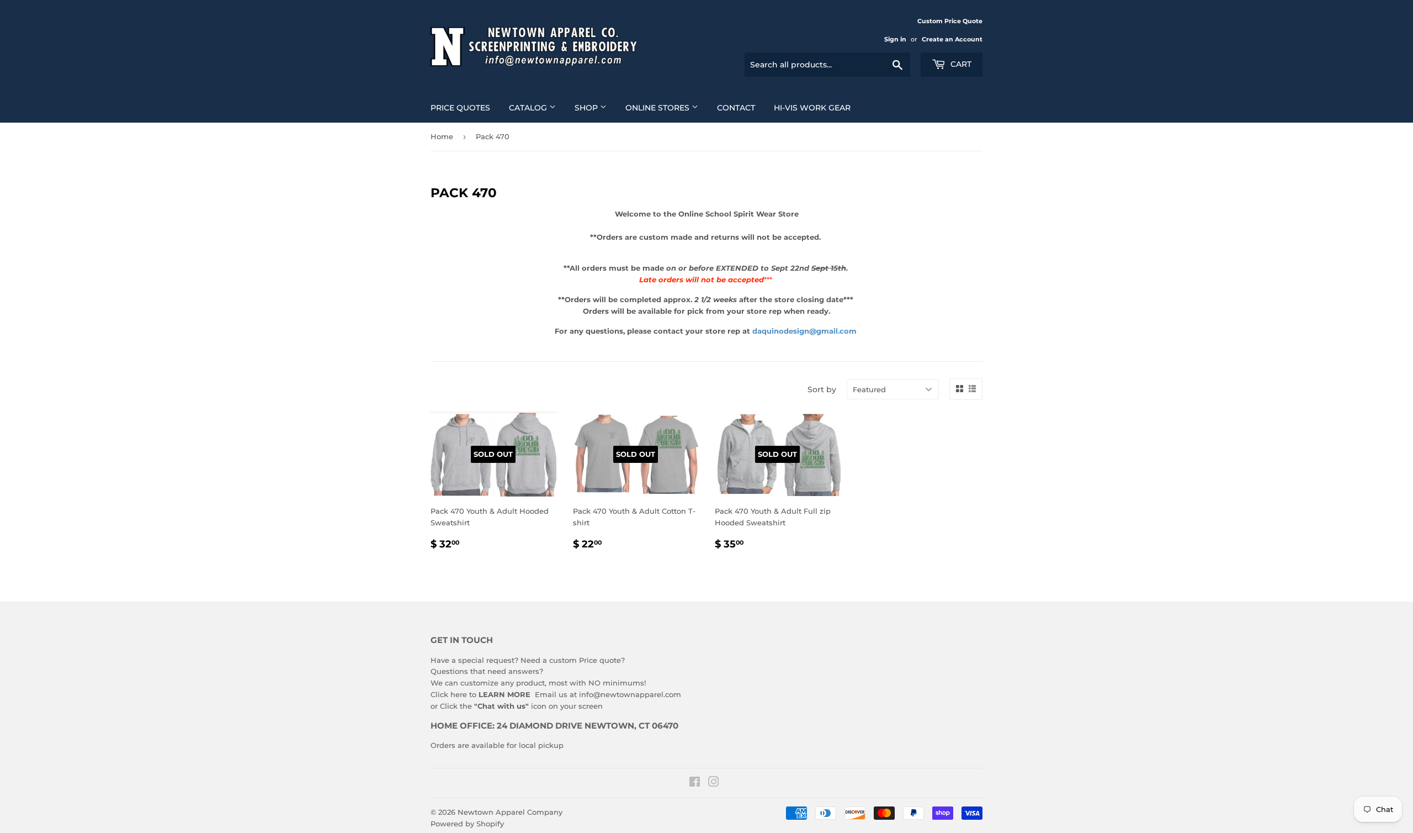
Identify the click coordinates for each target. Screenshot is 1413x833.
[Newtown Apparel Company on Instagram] (713, 783)
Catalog (529, 108)
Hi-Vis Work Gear (812, 108)
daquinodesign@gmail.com (804, 330)
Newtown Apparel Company (510, 812)
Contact (736, 108)
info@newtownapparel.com (630, 694)
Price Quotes (460, 108)
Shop (587, 108)
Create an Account (952, 39)
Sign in (895, 39)
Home (442, 136)
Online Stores (658, 108)
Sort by (822, 389)
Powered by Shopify (467, 823)
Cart (959, 64)
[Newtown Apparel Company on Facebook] (694, 783)
